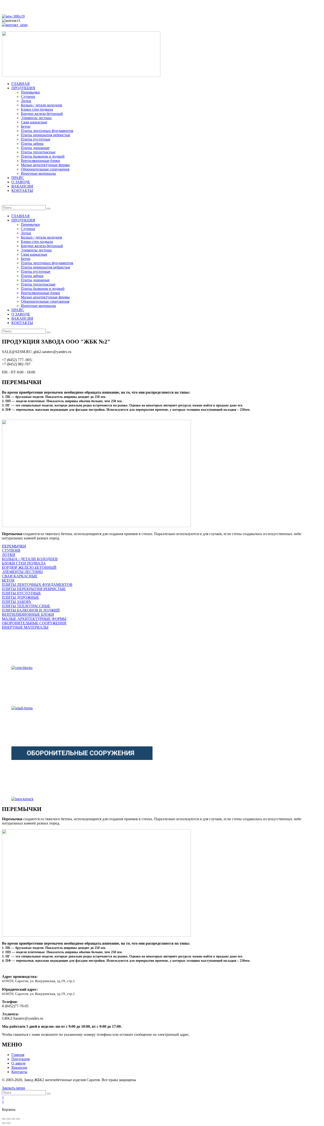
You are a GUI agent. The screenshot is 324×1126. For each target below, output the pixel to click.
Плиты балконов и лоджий (43, 156)
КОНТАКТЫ (22, 190)
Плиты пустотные (35, 139)
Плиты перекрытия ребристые (45, 135)
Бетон (25, 126)
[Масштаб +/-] (18, 1119)
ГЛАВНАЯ (20, 84)
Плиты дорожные (35, 148)
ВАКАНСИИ (22, 186)
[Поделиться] (8, 1119)
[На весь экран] (13, 1119)
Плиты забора (32, 143)
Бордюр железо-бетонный (42, 114)
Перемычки (30, 92)
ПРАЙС (17, 178)
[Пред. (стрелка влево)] (4, 1123)
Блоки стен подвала (37, 109)
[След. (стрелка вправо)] (8, 1123)
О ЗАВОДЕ (20, 182)
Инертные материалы (38, 173)
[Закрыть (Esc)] (4, 1119)
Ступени (28, 96)
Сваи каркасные (34, 122)
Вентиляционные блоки (40, 161)
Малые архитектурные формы (45, 165)
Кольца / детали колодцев (41, 105)
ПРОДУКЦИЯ (23, 88)
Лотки (26, 101)
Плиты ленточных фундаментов (47, 131)
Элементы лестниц (36, 118)
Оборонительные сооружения (45, 169)
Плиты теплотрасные (38, 152)
